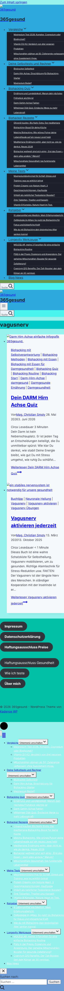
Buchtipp (17, 498)
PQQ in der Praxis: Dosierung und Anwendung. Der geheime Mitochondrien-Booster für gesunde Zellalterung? (37, 259)
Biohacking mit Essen (42, 359)
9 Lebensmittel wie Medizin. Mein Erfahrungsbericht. (38, 215)
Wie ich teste (15, 673)
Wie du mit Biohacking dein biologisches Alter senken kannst (35, 231)
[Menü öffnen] (4, 306)
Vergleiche (12, 742)
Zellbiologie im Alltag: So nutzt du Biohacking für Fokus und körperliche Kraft (37, 222)
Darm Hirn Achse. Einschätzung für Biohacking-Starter (36, 75)
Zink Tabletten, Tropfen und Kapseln (31, 200)
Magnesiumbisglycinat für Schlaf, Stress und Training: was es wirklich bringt (35, 178)
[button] (4, 726)
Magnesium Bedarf (23, 83)
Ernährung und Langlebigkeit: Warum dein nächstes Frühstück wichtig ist (38, 95)
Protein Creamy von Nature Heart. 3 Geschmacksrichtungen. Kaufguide (31, 188)
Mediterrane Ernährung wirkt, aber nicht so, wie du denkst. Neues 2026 (37, 144)
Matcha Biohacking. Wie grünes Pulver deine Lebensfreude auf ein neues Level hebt (35, 134)
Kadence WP (9, 711)
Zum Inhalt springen (13, 2)
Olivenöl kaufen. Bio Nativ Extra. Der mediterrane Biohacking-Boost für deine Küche (37, 125)
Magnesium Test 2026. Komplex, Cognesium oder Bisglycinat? (37, 36)
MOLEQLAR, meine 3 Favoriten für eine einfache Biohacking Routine (37, 247)
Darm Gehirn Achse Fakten (26, 103)
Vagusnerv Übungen (25, 508)
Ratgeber (12, 903)
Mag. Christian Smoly (30, 414)
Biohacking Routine (26, 373)
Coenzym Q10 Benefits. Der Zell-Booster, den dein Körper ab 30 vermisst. (38, 270)
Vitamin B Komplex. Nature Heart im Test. (33, 204)
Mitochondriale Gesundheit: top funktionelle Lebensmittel (34, 163)
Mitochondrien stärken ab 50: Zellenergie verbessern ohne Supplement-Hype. (39, 56)
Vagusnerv (18, 503)
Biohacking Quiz (47, 369)
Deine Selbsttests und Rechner (24, 769)
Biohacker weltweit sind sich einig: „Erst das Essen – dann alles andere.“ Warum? (38, 153)
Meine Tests (13, 870)
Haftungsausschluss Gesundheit (29, 663)
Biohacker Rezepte (17, 822)
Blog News (16, 277)
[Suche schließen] (3, 971)
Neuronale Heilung (38, 498)
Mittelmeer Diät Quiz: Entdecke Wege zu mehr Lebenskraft (35, 110)
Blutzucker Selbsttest (24, 68)
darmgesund (19, 382)
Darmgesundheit (39, 387)
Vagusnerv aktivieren (42, 503)
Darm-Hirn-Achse (32, 378)
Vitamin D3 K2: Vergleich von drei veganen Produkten (34, 46)
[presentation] (35, 339)
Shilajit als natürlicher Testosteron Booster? (34, 195)
